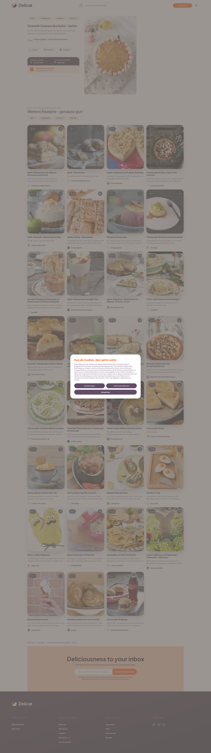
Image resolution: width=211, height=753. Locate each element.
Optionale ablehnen (121, 386)
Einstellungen (89, 386)
